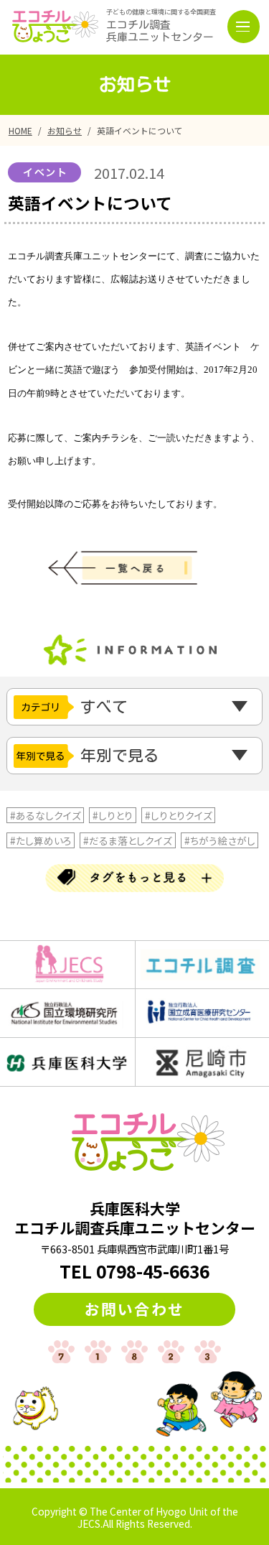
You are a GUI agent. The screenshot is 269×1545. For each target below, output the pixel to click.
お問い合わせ (134, 1308)
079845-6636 (152, 1271)
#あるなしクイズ (45, 815)
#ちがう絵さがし (219, 840)
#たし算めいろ (41, 840)
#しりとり (113, 815)
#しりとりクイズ (178, 815)
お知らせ (64, 130)
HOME (20, 130)
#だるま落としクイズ (127, 840)
